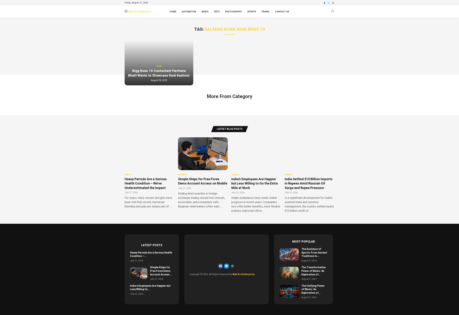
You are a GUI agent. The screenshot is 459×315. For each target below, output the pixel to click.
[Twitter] (328, 3)
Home (173, 11)
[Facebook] (324, 3)
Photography (233, 11)
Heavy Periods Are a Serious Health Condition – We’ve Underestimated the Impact (146, 183)
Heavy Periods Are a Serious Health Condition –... (151, 254)
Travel (265, 11)
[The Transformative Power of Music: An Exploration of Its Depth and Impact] (289, 273)
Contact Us (282, 11)
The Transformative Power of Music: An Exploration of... (313, 271)
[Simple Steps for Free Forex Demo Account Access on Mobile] (138, 273)
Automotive (189, 11)
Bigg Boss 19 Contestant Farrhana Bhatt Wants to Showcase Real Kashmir (159, 73)
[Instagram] (333, 3)
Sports (251, 11)
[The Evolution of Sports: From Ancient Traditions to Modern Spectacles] (289, 254)
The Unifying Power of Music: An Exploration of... (313, 289)
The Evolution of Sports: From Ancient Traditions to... (314, 252)
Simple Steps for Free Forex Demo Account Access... (161, 271)
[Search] (332, 12)
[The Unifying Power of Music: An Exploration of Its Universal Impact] (289, 291)
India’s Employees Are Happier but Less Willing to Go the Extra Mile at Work (254, 183)
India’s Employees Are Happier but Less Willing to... (150, 287)
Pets (217, 11)
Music (205, 11)
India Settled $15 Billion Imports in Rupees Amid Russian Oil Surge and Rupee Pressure (308, 183)
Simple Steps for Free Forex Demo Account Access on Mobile (202, 181)
